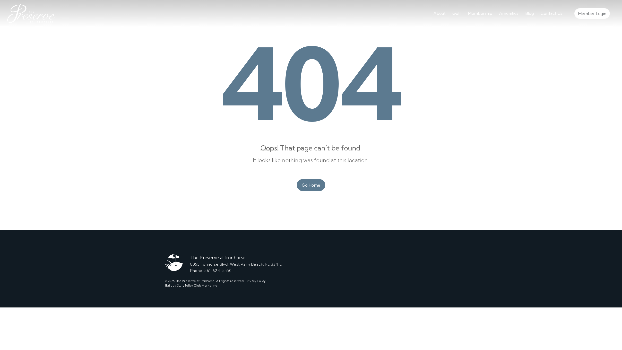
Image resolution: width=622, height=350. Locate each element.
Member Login (592, 13)
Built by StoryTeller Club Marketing (191, 285)
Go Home (311, 185)
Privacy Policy (255, 281)
